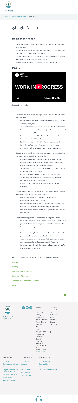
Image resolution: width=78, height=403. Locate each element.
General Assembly (9, 367)
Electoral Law (25, 372)
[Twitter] (41, 401)
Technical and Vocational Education (25, 281)
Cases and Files (26, 375)
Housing (15, 262)
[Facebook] (36, 400)
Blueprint (24, 367)
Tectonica (41, 351)
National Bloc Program (18, 17)
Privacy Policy (40, 334)
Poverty (15, 285)
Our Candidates (44, 361)
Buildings (15, 267)
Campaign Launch (45, 367)
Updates (24, 364)
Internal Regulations (10, 380)
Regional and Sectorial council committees (10, 370)
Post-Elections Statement (48, 370)
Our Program (25, 361)
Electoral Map (43, 364)
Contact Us (7, 383)
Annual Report (8, 377)
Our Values (6, 361)
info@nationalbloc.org (43, 332)
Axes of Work (25, 370)
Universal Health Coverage (22, 271)
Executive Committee (10, 364)
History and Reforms (10, 374)
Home (7, 17)
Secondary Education (20, 276)
